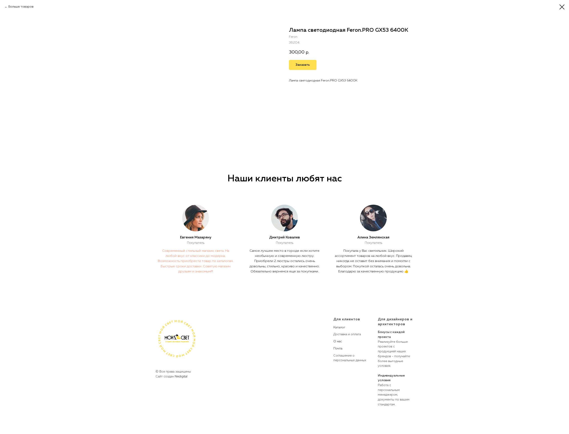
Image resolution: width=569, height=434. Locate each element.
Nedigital (181, 376)
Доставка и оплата (347, 334)
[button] (303, 65)
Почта (337, 348)
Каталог (339, 327)
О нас (337, 341)
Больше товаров (21, 6)
